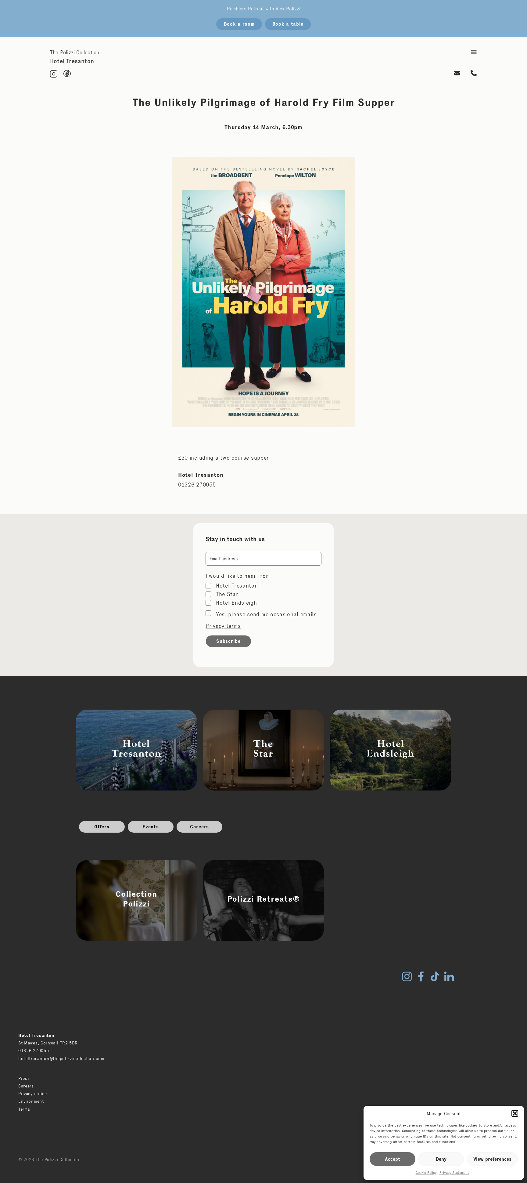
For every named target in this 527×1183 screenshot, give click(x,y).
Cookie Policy (426, 1172)
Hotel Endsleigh (236, 602)
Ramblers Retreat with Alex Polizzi (263, 8)
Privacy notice (32, 1093)
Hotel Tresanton (237, 585)
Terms (24, 1109)
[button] (515, 1113)
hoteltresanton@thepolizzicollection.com (61, 1058)
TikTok (435, 976)
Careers (199, 827)
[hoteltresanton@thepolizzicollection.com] (457, 73)
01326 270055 (33, 1050)
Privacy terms (223, 626)
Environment (31, 1101)
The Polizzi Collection (74, 52)
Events (150, 827)
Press (24, 1078)
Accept (392, 1159)
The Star (227, 594)
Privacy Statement (454, 1172)
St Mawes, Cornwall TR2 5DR (48, 1043)
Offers (101, 827)
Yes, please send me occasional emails (266, 614)
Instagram (407, 976)
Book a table (287, 24)
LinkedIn (449, 976)
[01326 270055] (474, 73)
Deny (441, 1159)
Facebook (421, 976)
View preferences (492, 1159)
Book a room (239, 24)
